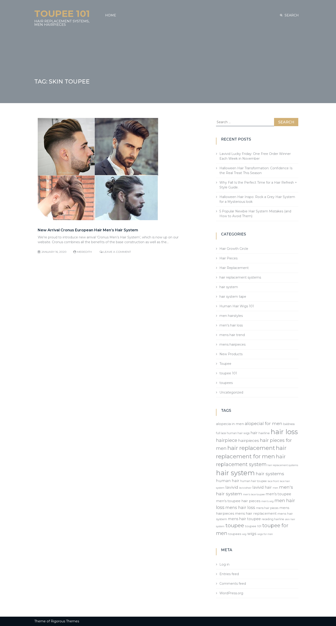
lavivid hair (262, 487)
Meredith (84, 251)
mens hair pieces (267, 508)
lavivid (231, 487)
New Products (231, 354)
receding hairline (273, 519)
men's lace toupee (254, 494)
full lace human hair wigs (233, 433)
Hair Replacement (234, 268)
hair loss (284, 432)
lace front (273, 481)
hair (254, 432)
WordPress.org (231, 593)
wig (244, 534)
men (275, 487)
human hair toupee (253, 481)
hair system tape (232, 297)
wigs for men (265, 534)
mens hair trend (232, 335)
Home (110, 15)
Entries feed (229, 574)
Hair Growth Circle (233, 249)
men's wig (267, 501)
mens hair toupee (244, 518)
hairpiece (226, 440)
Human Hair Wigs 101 (236, 306)
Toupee (225, 364)
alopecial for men (263, 423)
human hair (227, 480)
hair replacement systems (240, 277)
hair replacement (251, 447)
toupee (234, 525)
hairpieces (248, 440)
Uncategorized (231, 392)
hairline (264, 433)
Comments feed (232, 584)
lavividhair (245, 487)
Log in (224, 564)
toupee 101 (228, 373)
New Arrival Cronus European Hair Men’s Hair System (88, 230)
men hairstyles (231, 316)
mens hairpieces (232, 344)
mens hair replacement (256, 513)
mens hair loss (240, 507)
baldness (289, 424)
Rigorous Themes (65, 621)
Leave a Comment (117, 251)
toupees (226, 383)
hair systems (270, 473)
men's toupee (278, 494)
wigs (251, 533)
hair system (228, 287)
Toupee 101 (62, 13)
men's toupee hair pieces (238, 501)
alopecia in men (230, 424)
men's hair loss (231, 325)
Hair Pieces (228, 258)
